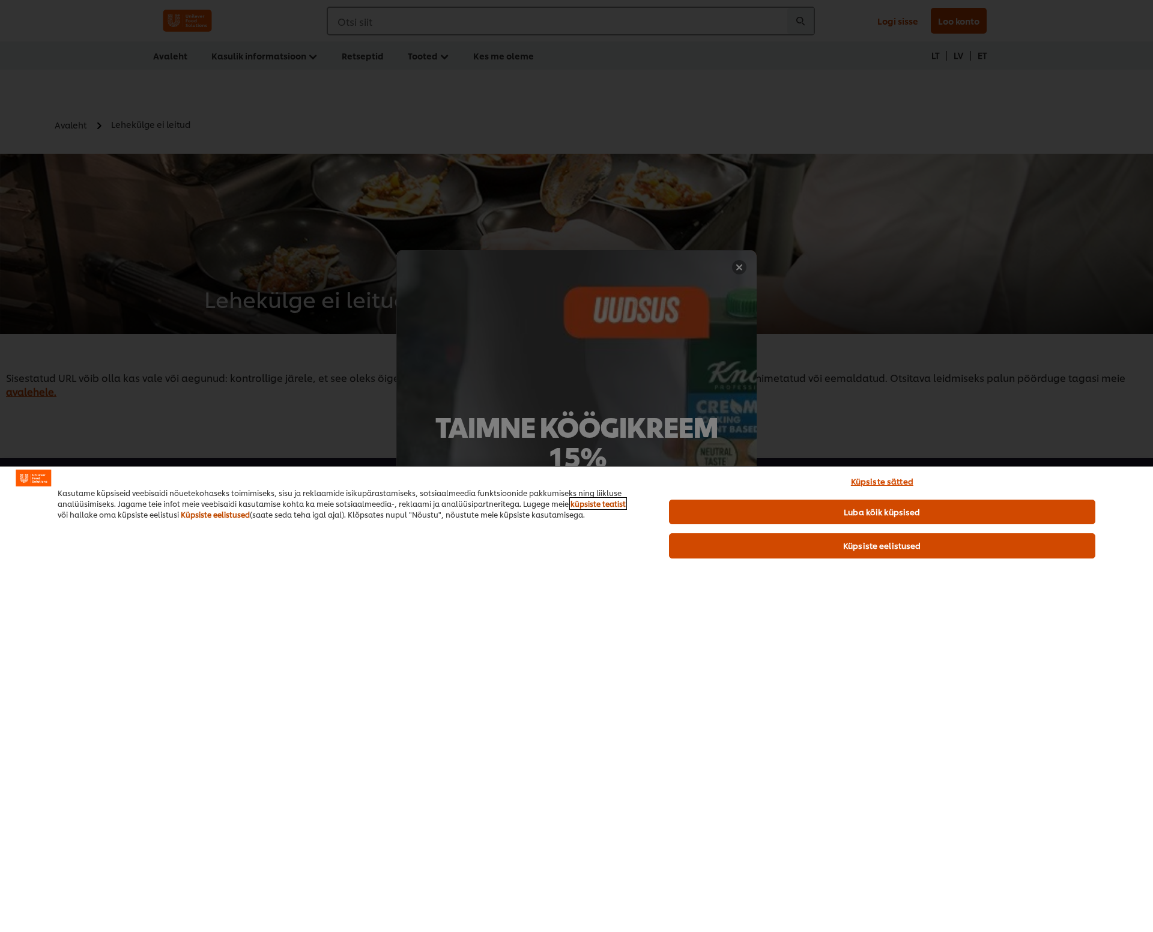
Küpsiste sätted (882, 481)
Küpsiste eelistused (215, 514)
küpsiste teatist (598, 503)
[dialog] (576, 699)
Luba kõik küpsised (882, 511)
